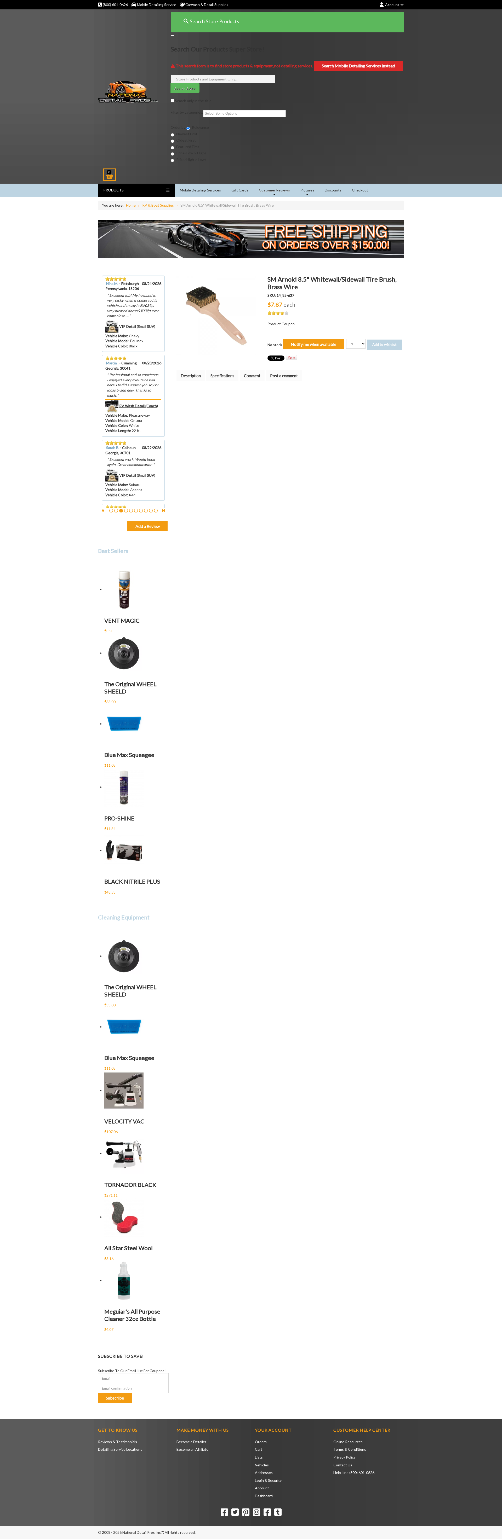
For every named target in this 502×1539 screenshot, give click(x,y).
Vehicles (262, 1465)
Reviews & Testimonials (117, 1441)
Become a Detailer (191, 1441)
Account (262, 1488)
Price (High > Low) (190, 159)
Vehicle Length (117, 430)
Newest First (186, 134)
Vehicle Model (116, 341)
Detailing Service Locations (120, 1449)
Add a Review (147, 526)
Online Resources (348, 1441)
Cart (258, 1449)
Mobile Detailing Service (156, 4)
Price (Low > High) (190, 153)
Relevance (200, 127)
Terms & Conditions (349, 1449)
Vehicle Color (116, 346)
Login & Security (268, 1480)
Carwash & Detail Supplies (206, 4)
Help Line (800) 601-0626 (353, 1472)
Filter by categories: (187, 112)
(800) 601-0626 (115, 4)
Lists (259, 1457)
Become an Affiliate (192, 1449)
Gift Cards (239, 190)
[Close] (172, 35)
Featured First (187, 146)
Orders (261, 1441)
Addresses (264, 1472)
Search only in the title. (193, 100)
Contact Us (342, 1465)
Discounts (333, 190)
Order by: (178, 127)
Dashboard (264, 1496)
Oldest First (185, 140)
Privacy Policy (344, 1457)
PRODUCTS (113, 190)
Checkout (360, 190)
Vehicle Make (116, 336)
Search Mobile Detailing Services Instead (358, 65)
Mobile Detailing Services (200, 190)
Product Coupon (281, 324)
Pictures (307, 190)
